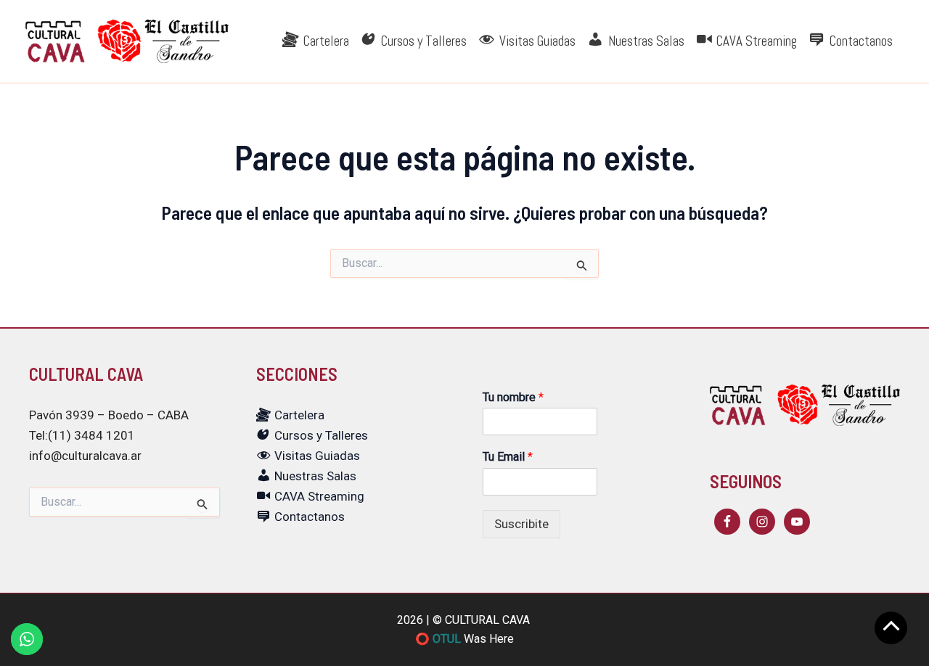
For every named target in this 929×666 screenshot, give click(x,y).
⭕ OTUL (438, 639)
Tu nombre (513, 397)
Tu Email (508, 457)
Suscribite (521, 524)
